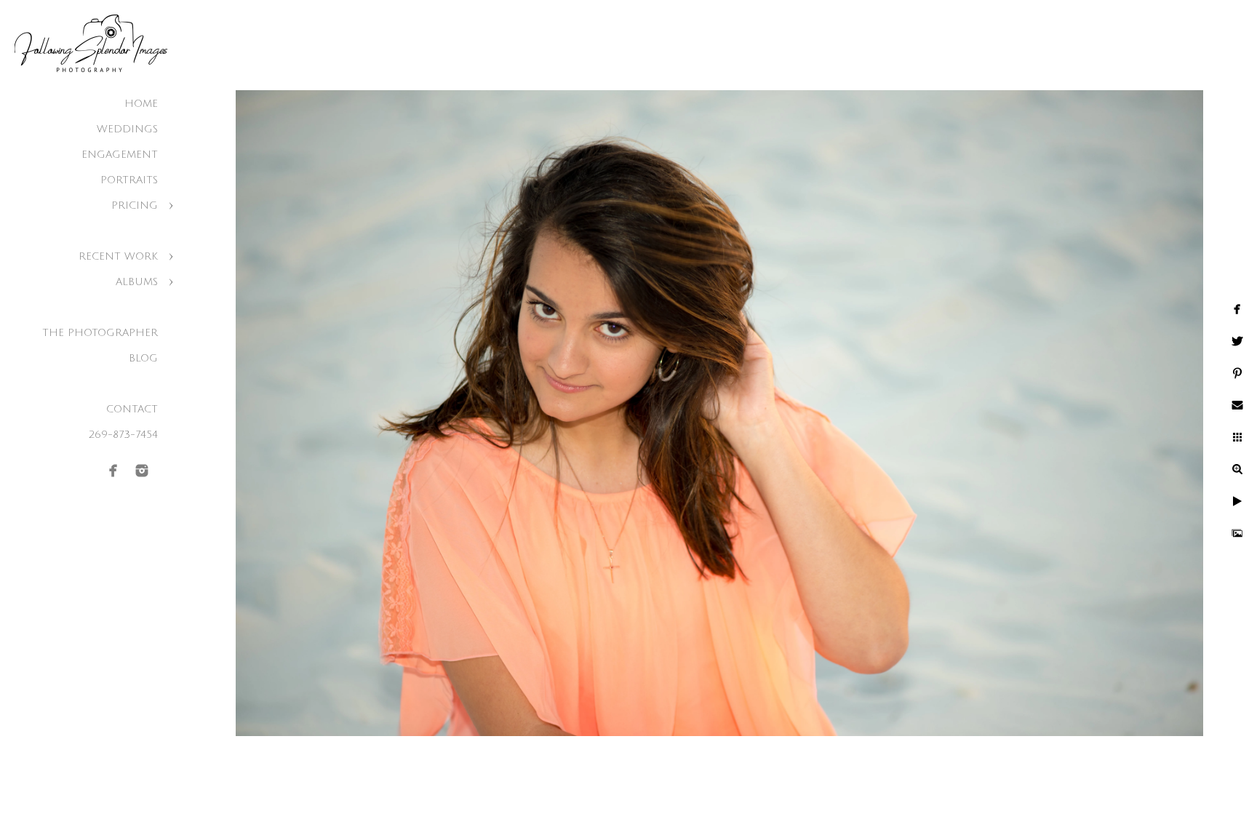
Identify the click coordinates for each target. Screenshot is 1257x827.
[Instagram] (141, 470)
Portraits (129, 180)
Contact (132, 409)
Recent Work (118, 256)
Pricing (134, 205)
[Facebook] (113, 470)
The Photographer (100, 332)
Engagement (119, 154)
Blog (143, 358)
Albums (137, 281)
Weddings (127, 129)
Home (141, 103)
